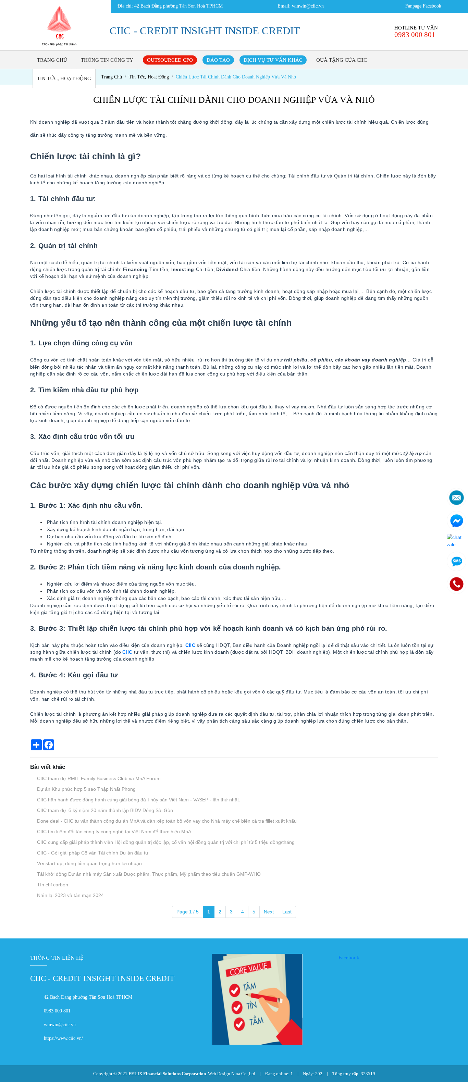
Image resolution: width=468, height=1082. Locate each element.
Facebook (348, 957)
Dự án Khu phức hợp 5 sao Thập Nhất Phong (86, 789)
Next (269, 911)
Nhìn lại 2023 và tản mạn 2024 (70, 895)
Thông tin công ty (107, 60)
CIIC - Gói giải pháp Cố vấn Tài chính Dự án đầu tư (92, 853)
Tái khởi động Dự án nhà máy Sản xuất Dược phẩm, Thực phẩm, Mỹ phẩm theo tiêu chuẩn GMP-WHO (148, 874)
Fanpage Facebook (423, 6)
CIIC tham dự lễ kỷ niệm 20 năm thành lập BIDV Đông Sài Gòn (104, 810)
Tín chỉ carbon (52, 884)
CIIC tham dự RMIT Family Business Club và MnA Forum (98, 778)
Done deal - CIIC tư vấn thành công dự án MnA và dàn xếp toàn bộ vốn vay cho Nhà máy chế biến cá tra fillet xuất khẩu (166, 821)
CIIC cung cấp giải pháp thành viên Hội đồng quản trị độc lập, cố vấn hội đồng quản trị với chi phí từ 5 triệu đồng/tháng (165, 842)
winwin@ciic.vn (308, 6)
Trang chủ (52, 60)
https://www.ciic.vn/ (63, 1038)
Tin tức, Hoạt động (64, 78)
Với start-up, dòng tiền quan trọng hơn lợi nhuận (89, 863)
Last (287, 911)
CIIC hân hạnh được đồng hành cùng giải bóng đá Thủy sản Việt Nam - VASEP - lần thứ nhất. (138, 799)
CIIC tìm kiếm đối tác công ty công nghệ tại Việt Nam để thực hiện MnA (113, 831)
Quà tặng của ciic (341, 60)
